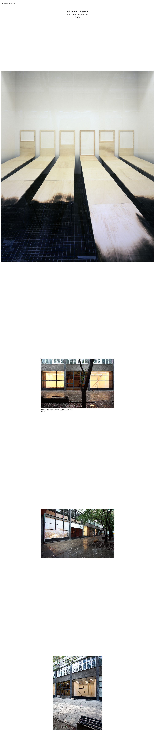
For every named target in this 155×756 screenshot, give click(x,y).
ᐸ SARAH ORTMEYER (8, 3)
